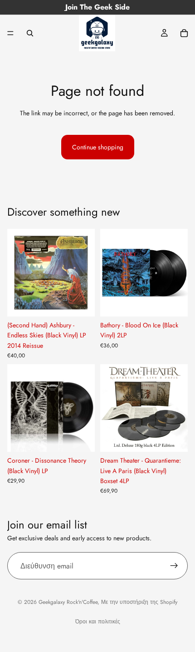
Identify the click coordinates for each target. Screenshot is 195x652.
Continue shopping (97, 147)
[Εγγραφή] (174, 565)
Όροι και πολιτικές (97, 621)
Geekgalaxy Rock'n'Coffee (68, 602)
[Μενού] (10, 33)
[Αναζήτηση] (30, 33)
